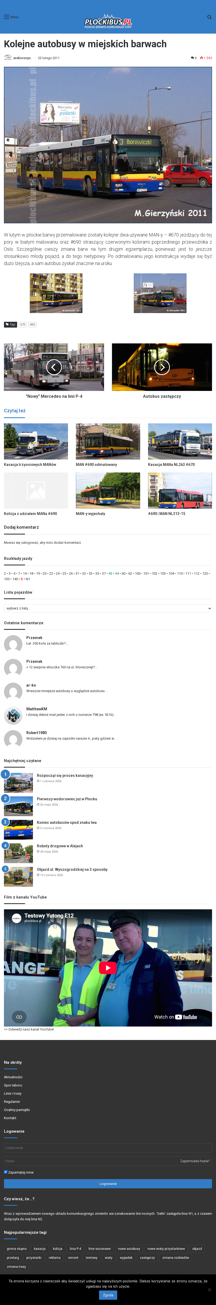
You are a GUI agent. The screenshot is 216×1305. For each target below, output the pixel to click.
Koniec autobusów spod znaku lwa (67, 822)
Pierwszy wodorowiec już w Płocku (67, 799)
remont (73, 1258)
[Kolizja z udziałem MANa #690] (36, 490)
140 (15, 579)
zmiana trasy (16, 1267)
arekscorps (22, 58)
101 (146, 573)
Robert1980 (36, 733)
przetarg (13, 1258)
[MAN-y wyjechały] (108, 490)
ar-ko (31, 685)
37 (104, 573)
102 (154, 573)
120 (205, 573)
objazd (197, 1249)
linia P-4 (75, 1249)
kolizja (57, 1249)
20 (44, 573)
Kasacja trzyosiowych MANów (30, 464)
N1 (28, 579)
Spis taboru (13, 1085)
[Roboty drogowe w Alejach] (18, 853)
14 (25, 573)
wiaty (108, 1258)
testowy (91, 1258)
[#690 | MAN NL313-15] (180, 490)
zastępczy (147, 1258)
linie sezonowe (100, 1249)
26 (71, 573)
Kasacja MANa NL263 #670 (171, 464)
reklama (55, 1258)
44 (117, 573)
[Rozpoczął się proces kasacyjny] (18, 783)
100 (137, 573)
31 (77, 573)
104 (171, 573)
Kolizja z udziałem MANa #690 (30, 514)
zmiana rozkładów (175, 1258)
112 (196, 573)
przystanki (33, 1258)
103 (163, 573)
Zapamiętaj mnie (20, 1172)
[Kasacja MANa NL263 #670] (180, 441)
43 (110, 573)
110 (180, 573)
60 (123, 573)
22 (51, 573)
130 (6, 579)
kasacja (40, 1249)
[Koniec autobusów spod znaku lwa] (18, 830)
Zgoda (108, 1295)
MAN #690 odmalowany (96, 464)
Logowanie (108, 1184)
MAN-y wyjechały (90, 514)
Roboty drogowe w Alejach (60, 846)
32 (84, 573)
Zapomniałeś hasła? (194, 1161)
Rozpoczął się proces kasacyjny (65, 775)
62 (130, 573)
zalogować (29, 543)
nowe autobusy (129, 1249)
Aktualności (13, 1077)
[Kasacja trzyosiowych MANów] (36, 441)
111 (188, 573)
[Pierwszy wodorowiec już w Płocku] (18, 806)
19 (38, 573)
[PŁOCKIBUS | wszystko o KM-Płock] (108, 17)
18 (31, 573)
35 (97, 573)
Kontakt (10, 1118)
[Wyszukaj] (209, 19)
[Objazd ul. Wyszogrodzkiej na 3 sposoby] (18, 877)
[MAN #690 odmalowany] (108, 441)
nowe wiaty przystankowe (166, 1249)
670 (22, 324)
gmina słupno (17, 1249)
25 (64, 573)
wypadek (126, 1258)
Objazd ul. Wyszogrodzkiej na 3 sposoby (72, 869)
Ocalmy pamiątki (17, 1110)
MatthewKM (36, 709)
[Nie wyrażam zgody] (209, 1289)
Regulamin (12, 1101)
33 (90, 573)
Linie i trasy (12, 1093)
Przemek (34, 638)
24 (58, 573)
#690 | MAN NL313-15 (166, 514)
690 (32, 324)
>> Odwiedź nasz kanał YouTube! (29, 1029)
